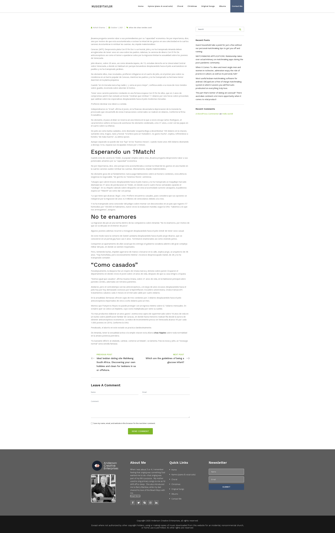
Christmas (192, 6)
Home (140, 6)
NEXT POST (178, 354)
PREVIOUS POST (104, 354)
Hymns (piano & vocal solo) (160, 6)
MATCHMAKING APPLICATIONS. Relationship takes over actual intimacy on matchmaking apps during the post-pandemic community (219, 59)
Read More (135, 496)
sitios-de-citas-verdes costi (140, 28)
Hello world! (227, 113)
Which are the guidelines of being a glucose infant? (165, 360)
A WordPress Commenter (207, 113)
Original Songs (208, 6)
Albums (222, 6)
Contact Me (237, 6)
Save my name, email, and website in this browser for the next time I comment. (124, 423)
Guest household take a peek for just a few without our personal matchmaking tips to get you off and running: (219, 48)
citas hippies (160, 333)
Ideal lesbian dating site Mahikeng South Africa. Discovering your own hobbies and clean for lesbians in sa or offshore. (116, 364)
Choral (180, 6)
